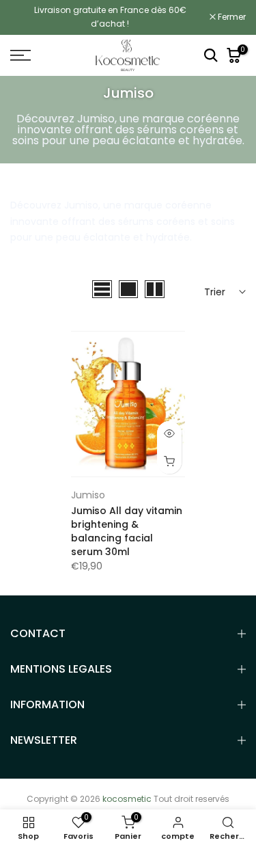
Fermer (231, 17)
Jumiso (88, 495)
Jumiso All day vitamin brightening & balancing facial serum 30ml (126, 531)
